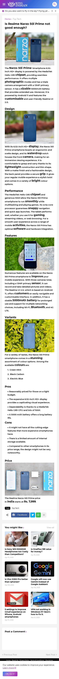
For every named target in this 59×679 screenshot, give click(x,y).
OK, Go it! (10, 674)
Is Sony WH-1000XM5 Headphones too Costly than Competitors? (16, 551)
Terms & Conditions (37, 660)
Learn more (8, 668)
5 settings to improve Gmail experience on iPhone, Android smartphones (15, 613)
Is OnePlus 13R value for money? (41, 550)
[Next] (55, 11)
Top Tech (17, 19)
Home (8, 19)
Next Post (50, 654)
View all (50, 528)
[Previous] (52, 11)
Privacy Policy (24, 660)
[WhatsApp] (38, 514)
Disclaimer (49, 660)
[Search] (54, 4)
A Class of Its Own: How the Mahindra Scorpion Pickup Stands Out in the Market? (27, 11)
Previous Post (10, 654)
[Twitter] (32, 514)
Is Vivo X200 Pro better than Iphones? (16, 580)
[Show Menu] (4, 4)
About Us (15, 660)
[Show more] (43, 514)
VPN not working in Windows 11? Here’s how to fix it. (40, 612)
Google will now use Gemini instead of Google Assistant (41, 581)
